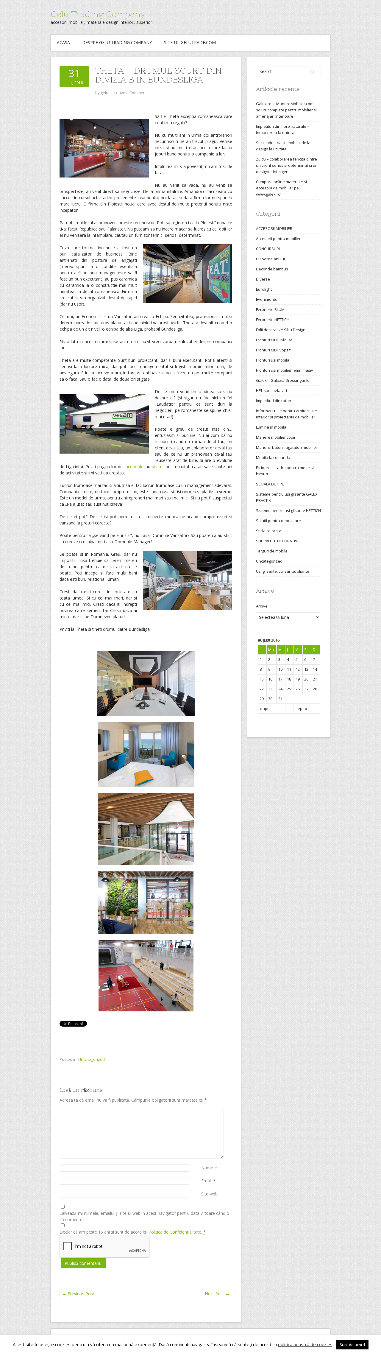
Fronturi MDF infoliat (274, 339)
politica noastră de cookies (305, 1344)
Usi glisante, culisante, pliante (282, 571)
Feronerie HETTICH (272, 319)
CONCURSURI (268, 248)
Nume (207, 1167)
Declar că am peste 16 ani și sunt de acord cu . (133, 1232)
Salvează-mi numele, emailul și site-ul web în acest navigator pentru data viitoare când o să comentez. (144, 1216)
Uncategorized (91, 1059)
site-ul (157, 466)
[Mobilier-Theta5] (146, 683)
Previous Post (78, 1293)
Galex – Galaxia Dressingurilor (283, 380)
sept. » (301, 708)
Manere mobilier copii (275, 437)
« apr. (265, 708)
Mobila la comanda (273, 457)
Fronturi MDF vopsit (273, 350)
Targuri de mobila (272, 551)
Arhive (262, 606)
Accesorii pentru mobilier (278, 238)
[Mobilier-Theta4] (146, 975)
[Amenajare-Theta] (146, 829)
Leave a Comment (130, 92)
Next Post (217, 1293)
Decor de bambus (272, 269)
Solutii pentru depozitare (278, 520)
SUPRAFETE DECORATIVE (277, 541)
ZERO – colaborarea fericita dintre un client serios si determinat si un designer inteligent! (287, 165)
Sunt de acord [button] (352, 1344)
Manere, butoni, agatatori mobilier (286, 447)
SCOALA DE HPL (270, 484)
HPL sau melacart (271, 390)
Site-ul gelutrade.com (190, 42)
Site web (209, 1194)
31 (280, 698)
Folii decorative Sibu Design (280, 329)
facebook (134, 466)
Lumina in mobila (271, 427)
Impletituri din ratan (273, 400)
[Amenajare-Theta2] (146, 902)
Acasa (63, 42)
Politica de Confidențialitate (175, 1232)
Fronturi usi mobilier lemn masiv (284, 370)
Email (206, 1181)
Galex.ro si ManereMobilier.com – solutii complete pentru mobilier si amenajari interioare (286, 110)
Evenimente (266, 299)
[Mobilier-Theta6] (146, 754)
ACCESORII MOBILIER (274, 228)
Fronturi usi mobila (272, 360)
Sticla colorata (268, 530)
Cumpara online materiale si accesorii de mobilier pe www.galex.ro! (281, 188)
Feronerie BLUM (270, 309)
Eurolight (264, 289)
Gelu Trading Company (98, 14)
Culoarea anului (270, 258)
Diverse (263, 279)
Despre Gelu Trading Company (117, 42)
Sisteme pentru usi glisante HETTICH (288, 510)
